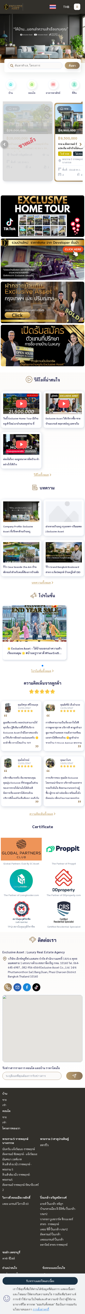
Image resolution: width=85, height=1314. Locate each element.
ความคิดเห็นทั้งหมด (41, 814)
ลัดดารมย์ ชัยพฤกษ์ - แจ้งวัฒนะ (19, 1154)
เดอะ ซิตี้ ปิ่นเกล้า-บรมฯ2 (54, 1229)
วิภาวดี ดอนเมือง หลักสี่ (16, 1197)
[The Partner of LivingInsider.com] (21, 880)
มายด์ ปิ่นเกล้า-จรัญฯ (51, 1203)
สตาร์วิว (44, 1145)
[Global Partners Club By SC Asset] (21, 848)
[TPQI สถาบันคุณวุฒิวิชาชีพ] (21, 911)
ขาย (4, 1099)
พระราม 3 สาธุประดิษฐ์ (54, 1139)
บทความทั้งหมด (41, 582)
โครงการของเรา (11, 1128)
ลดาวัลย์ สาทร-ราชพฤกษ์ (53, 1244)
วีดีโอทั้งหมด (41, 474)
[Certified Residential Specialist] (63, 911)
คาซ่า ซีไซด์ (8, 1258)
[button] (79, 38)
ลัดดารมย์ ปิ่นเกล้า (50, 1234)
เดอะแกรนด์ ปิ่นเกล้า (51, 1239)
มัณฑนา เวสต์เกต (12, 1159)
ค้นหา (72, 65)
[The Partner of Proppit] (63, 848)
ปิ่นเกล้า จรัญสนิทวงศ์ (53, 1197)
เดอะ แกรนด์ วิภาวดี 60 (15, 1203)
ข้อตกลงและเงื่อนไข (53, 1267)
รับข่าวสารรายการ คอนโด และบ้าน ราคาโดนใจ (31, 1068)
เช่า (4, 1105)
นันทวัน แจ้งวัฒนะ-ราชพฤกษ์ (18, 1149)
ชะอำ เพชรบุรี (11, 1252)
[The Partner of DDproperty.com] (63, 880)
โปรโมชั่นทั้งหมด (41, 671)
